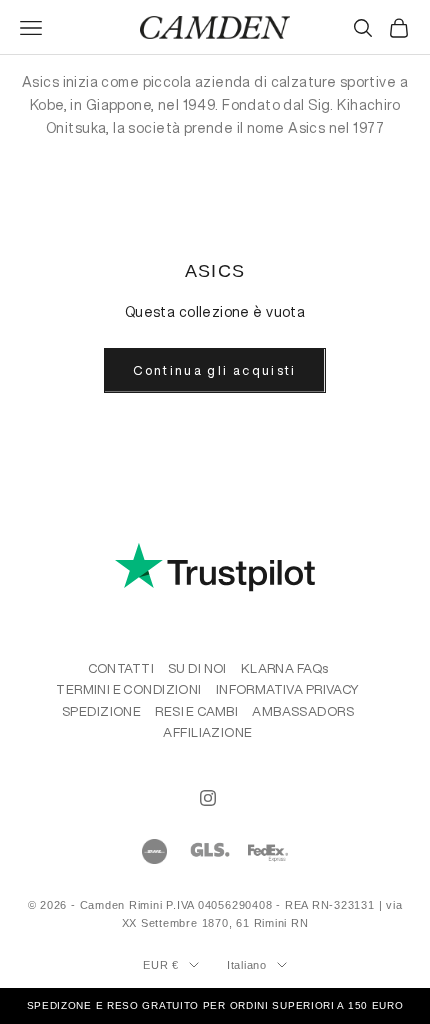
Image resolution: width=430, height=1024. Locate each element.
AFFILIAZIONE (207, 732)
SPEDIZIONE (101, 711)
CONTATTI (121, 668)
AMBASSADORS (303, 711)
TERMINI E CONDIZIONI (128, 689)
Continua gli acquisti (214, 370)
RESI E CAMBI (196, 711)
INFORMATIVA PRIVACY (288, 689)
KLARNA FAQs (285, 668)
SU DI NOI (197, 668)
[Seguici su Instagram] (208, 798)
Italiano (247, 965)
